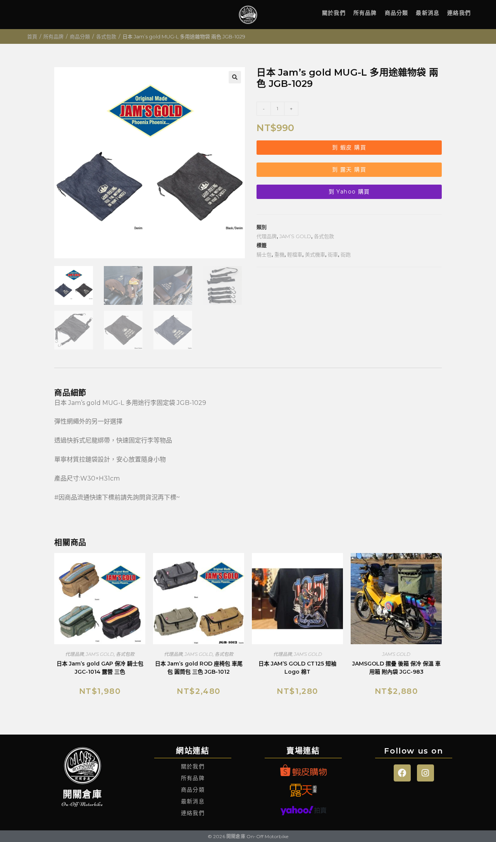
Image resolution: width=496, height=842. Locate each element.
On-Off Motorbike (82, 804)
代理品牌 (267, 236)
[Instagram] (425, 772)
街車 (333, 254)
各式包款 (106, 36)
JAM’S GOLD (295, 236)
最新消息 (427, 12)
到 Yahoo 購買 (349, 191)
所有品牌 (365, 12)
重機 (279, 254)
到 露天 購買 (349, 169)
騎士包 (264, 254)
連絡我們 (459, 12)
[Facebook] (402, 772)
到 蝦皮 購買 (349, 147)
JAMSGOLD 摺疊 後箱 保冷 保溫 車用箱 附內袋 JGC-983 (396, 667)
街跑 (346, 254)
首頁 (32, 36)
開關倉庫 (82, 794)
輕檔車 (294, 254)
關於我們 (334, 12)
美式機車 (315, 254)
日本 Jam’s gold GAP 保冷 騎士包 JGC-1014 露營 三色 (100, 667)
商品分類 (396, 12)
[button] (235, 77)
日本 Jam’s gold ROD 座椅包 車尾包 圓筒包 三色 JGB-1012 (199, 667)
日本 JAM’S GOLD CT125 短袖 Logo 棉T (297, 667)
